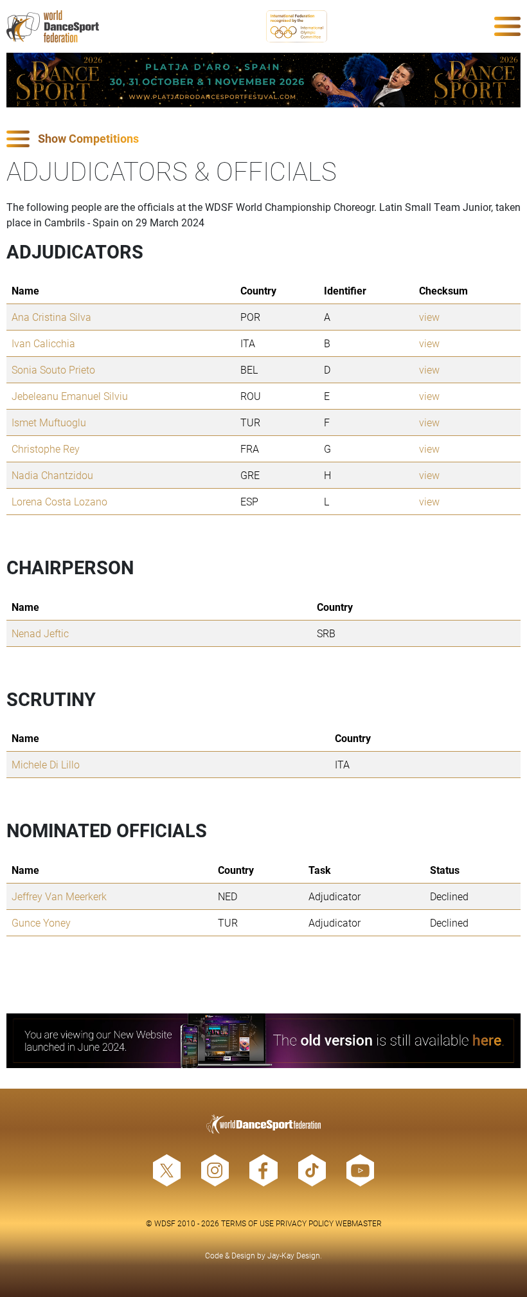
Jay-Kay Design (293, 1255)
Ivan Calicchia (43, 343)
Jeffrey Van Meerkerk (59, 896)
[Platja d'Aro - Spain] (263, 80)
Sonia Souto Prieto (53, 369)
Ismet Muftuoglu (49, 422)
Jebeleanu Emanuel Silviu (70, 396)
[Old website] (263, 1040)
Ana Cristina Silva (51, 316)
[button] (263, 139)
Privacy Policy (305, 1223)
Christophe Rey (46, 448)
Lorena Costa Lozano (59, 501)
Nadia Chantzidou (52, 475)
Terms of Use (247, 1223)
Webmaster (358, 1223)
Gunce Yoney (41, 922)
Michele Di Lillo (46, 764)
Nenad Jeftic (40, 633)
